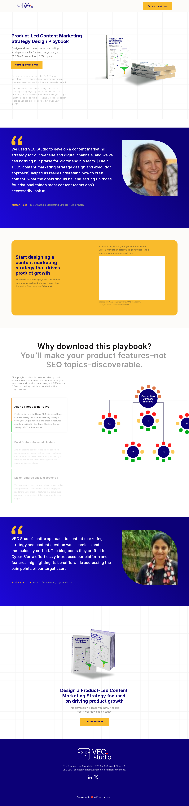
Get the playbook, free (26, 64)
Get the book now (94, 721)
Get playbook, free (157, 6)
